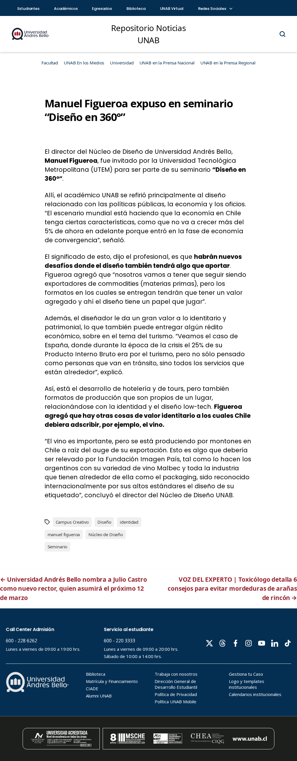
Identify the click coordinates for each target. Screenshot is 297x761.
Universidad (121, 63)
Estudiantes (28, 8)
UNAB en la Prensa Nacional (167, 63)
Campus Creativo (72, 522)
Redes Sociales (212, 8)
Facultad (49, 63)
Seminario (58, 546)
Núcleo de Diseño (105, 534)
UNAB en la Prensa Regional (228, 63)
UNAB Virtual (172, 8)
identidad (129, 522)
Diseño (104, 522)
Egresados (102, 8)
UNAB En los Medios (84, 63)
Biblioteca (136, 8)
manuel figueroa (64, 534)
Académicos (66, 8)
